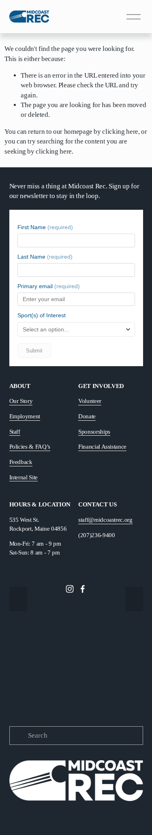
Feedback (20, 461)
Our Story (21, 400)
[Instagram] (70, 589)
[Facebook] (83, 589)
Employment (25, 416)
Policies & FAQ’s (29, 446)
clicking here (120, 131)
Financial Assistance (102, 446)
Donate (87, 416)
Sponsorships (94, 431)
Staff (14, 431)
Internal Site (23, 477)
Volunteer (89, 400)
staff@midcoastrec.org (105, 519)
